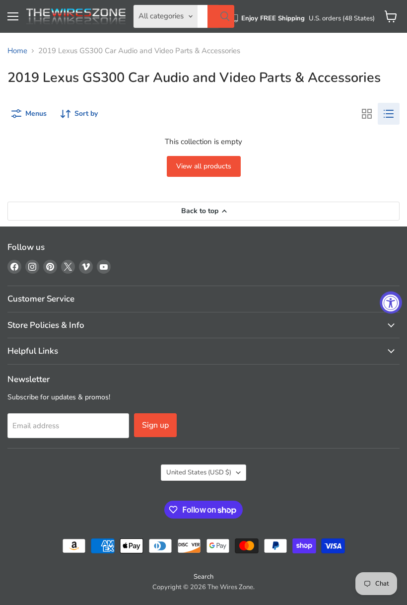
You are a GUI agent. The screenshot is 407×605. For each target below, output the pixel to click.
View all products (203, 166)
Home (17, 51)
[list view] (389, 114)
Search (203, 576)
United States (198, 472)
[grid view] (367, 114)
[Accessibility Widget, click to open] (391, 303)
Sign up (155, 425)
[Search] (220, 16)
